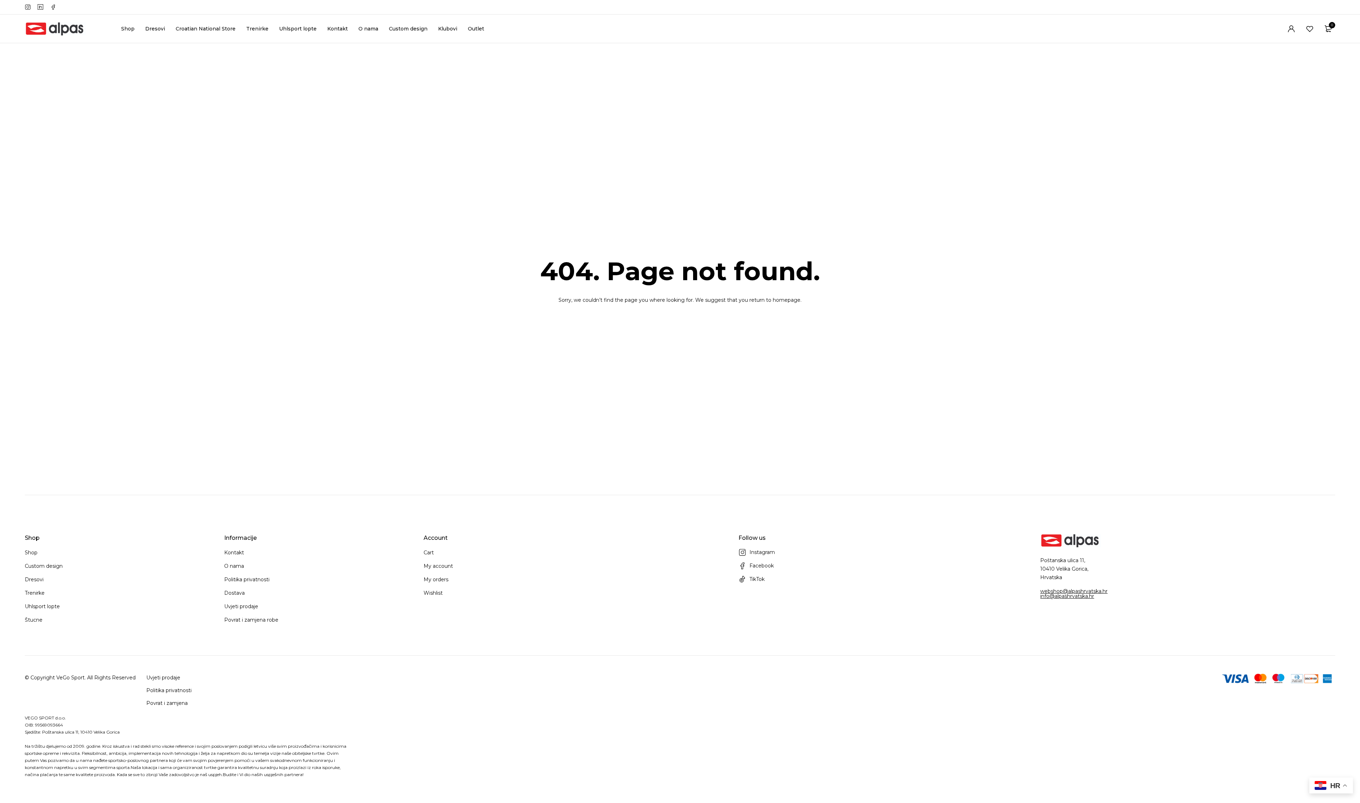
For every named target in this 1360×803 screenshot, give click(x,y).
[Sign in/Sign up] (1291, 28)
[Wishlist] (1310, 28)
